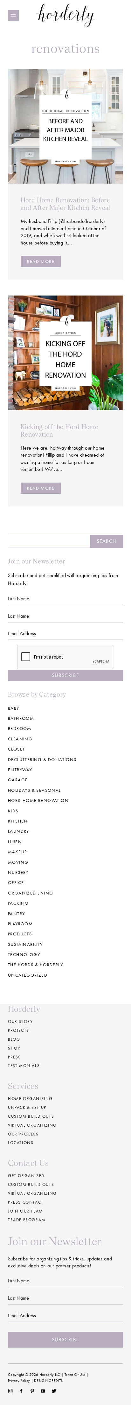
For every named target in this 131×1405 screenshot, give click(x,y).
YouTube (43, 1391)
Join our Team (25, 1211)
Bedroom (19, 728)
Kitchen (18, 821)
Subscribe (65, 675)
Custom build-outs (31, 1116)
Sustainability (25, 944)
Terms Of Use (75, 1374)
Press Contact (26, 1202)
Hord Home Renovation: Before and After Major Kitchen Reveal (65, 203)
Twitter (54, 1391)
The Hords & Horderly (35, 964)
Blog (14, 1039)
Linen (15, 841)
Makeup (17, 852)
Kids (13, 811)
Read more (40, 261)
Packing (18, 903)
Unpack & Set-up (27, 1107)
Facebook (21, 1391)
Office (16, 882)
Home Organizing (30, 1098)
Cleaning (20, 739)
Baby (13, 708)
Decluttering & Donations (42, 759)
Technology (24, 954)
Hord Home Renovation (38, 800)
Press (14, 1057)
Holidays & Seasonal (34, 790)
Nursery (18, 872)
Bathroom (21, 718)
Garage (18, 780)
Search (106, 541)
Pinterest (32, 1391)
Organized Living (30, 893)
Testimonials (24, 1065)
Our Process (23, 1134)
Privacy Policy (19, 1380)
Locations (20, 1142)
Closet (16, 749)
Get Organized (26, 1175)
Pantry (16, 913)
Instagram (10, 1391)
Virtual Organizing (32, 1125)
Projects (18, 1030)
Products (20, 934)
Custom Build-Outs (31, 1184)
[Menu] (13, 15)
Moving (18, 862)
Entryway (20, 769)
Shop (14, 1048)
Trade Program (26, 1219)
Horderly (65, 15)
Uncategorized (27, 975)
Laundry (18, 831)
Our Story (20, 1021)
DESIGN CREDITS (48, 1380)
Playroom (20, 924)
